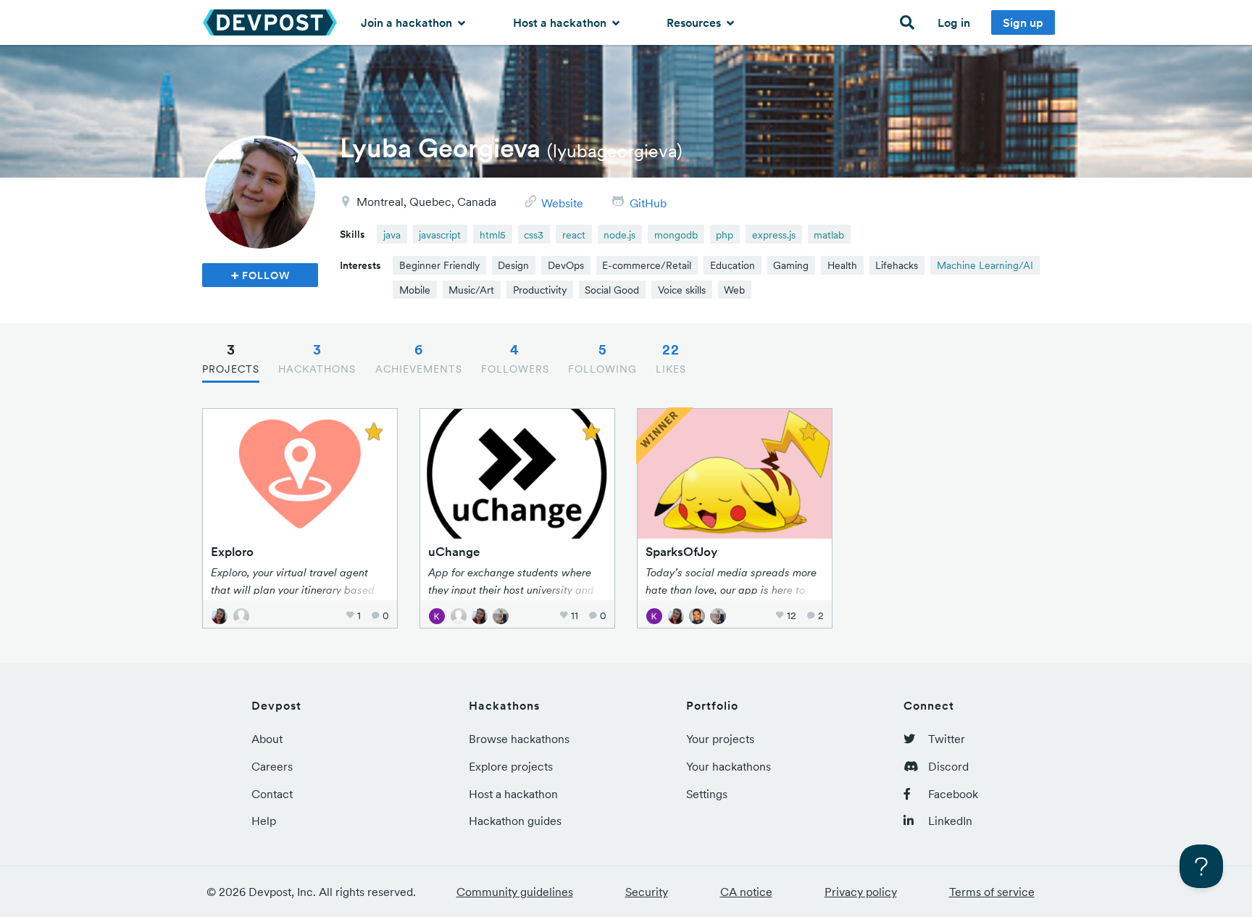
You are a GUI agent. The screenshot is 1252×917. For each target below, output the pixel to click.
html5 (493, 234)
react (573, 234)
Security (646, 891)
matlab (829, 234)
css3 (533, 234)
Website (562, 203)
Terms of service (992, 891)
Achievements (418, 358)
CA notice (746, 891)
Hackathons (317, 358)
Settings (706, 794)
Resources (695, 22)
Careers (272, 766)
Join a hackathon (408, 22)
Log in (954, 22)
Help (263, 820)
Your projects (720, 738)
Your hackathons (728, 766)
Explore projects (511, 766)
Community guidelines (514, 891)
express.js (774, 234)
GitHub (648, 203)
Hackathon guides (515, 820)
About (267, 738)
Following (602, 358)
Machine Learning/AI (985, 265)
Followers (515, 358)
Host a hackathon (561, 22)
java (392, 234)
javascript (440, 234)
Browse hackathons (519, 738)
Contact (272, 794)
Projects (230, 358)
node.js (619, 234)
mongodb (676, 234)
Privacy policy (861, 891)
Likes (671, 358)
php (724, 234)
